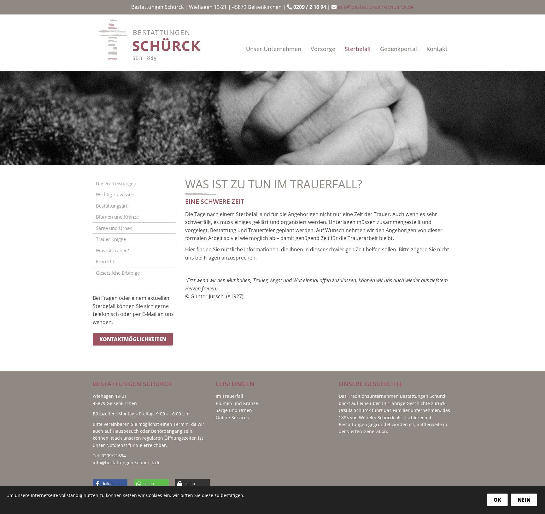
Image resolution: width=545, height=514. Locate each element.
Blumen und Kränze (117, 217)
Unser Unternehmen (273, 49)
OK (497, 499)
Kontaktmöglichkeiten (132, 339)
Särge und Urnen (114, 228)
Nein (524, 499)
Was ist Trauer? (112, 250)
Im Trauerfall (229, 396)
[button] (110, 483)
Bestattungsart (111, 206)
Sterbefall (358, 49)
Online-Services (232, 417)
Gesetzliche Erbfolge (118, 273)
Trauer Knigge (111, 239)
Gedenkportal (398, 49)
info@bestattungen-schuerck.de (376, 6)
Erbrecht (105, 261)
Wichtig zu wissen (115, 194)
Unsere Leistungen (116, 183)
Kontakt (437, 49)
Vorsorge (323, 49)
